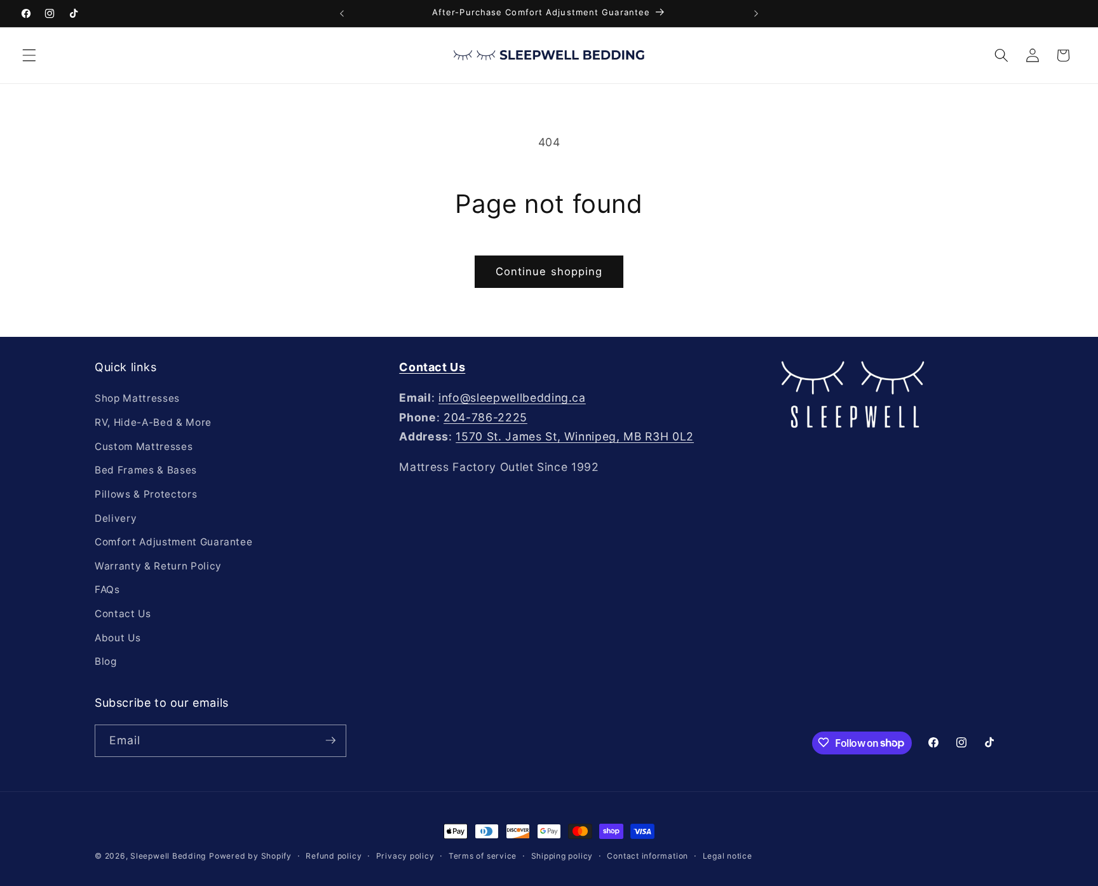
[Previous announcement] (342, 13)
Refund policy (334, 856)
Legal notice (727, 856)
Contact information (647, 856)
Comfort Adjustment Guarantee (173, 542)
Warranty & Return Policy (158, 566)
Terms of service (483, 856)
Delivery (116, 518)
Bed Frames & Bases (146, 471)
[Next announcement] (756, 13)
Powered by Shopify (250, 856)
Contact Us (123, 614)
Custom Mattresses (144, 446)
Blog (106, 661)
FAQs (107, 590)
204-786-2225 (485, 417)
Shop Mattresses (137, 399)
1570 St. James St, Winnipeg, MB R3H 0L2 (575, 436)
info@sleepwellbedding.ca (512, 398)
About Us (117, 638)
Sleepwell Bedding (168, 856)
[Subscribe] (330, 740)
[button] (29, 55)
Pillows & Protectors (146, 494)
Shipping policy (562, 856)
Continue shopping (549, 271)
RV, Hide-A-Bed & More (153, 422)
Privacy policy (405, 856)
